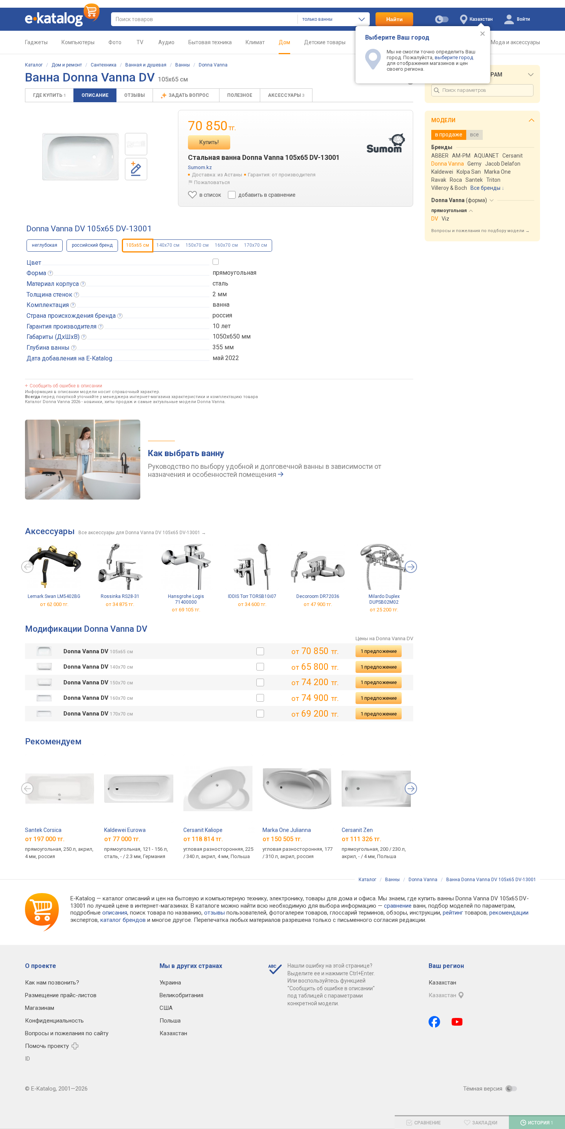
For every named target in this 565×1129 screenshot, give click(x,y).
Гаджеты (36, 42)
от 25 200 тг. (384, 610)
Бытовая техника (210, 42)
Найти (394, 19)
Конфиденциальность (54, 1020)
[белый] (260, 651)
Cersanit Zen (357, 830)
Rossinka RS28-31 (120, 596)
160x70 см (226, 245)
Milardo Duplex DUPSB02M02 (384, 599)
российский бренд (92, 245)
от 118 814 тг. (203, 839)
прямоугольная (234, 272)
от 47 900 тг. (318, 604)
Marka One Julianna (287, 830)
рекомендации (508, 912)
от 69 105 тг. (186, 610)
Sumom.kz (200, 167)
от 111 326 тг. (361, 839)
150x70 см (197, 245)
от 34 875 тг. (120, 604)
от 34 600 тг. (252, 604)
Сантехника (103, 65)
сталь (220, 283)
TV (140, 42)
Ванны (182, 65)
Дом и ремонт (67, 65)
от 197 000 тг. (45, 839)
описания (114, 912)
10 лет (222, 326)
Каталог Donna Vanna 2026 (52, 401)
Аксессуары (286, 95)
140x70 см (167, 245)
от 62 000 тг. (54, 604)
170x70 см (255, 245)
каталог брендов (123, 919)
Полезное (239, 95)
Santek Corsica (43, 830)
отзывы (214, 912)
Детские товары (325, 42)
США (166, 1007)
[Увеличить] (80, 157)
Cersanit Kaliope (203, 830)
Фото (114, 42)
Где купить (49, 95)
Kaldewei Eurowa (125, 830)
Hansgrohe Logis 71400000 (186, 599)
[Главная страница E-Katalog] (62, 19)
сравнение (398, 905)
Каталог (34, 65)
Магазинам (39, 1007)
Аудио (166, 42)
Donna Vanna (213, 65)
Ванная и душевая (145, 65)
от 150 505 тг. (282, 839)
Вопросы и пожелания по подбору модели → (480, 230)
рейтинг (453, 912)
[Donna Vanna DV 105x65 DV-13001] (136, 144)
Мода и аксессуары (515, 42)
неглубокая (44, 245)
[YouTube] (457, 1022)
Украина (170, 982)
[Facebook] (434, 1022)
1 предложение (379, 651)
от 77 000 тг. (122, 839)
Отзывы (134, 95)
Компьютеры (78, 42)
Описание (94, 95)
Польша (170, 1020)
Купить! (209, 142)
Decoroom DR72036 (317, 596)
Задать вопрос (189, 95)
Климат (255, 42)
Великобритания (181, 995)
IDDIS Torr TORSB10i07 (252, 596)
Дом (284, 42)
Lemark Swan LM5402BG (54, 596)
